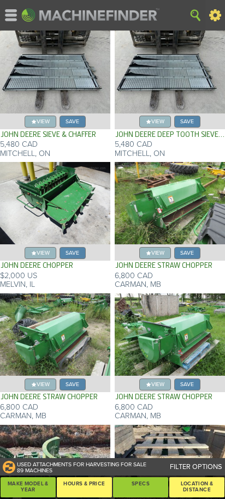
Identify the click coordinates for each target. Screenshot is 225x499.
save (72, 121)
